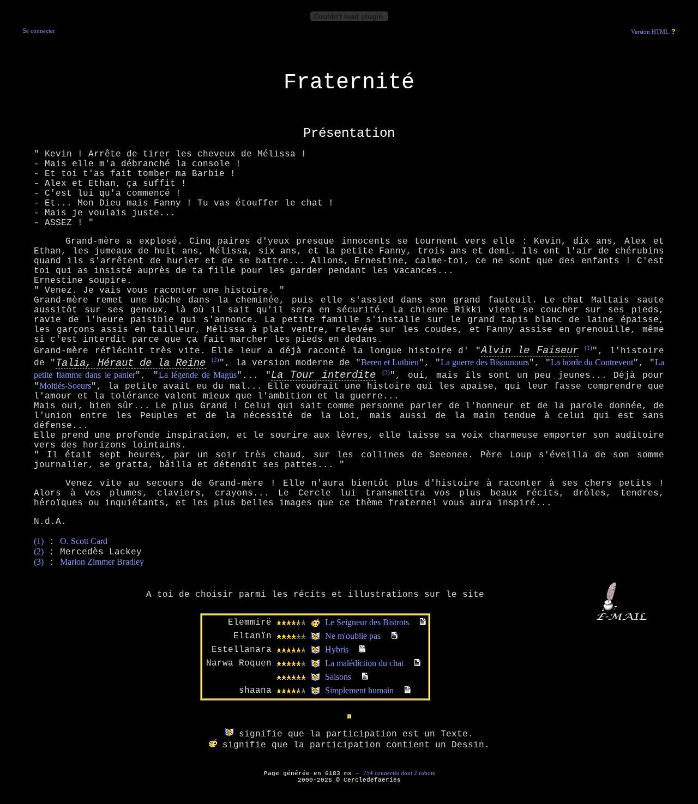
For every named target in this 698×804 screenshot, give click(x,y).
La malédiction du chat (364, 663)
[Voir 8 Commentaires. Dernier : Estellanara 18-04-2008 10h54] (362, 649)
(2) (215, 359)
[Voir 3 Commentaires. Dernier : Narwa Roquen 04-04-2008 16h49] (417, 663)
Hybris (336, 649)
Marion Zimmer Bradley (102, 561)
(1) (588, 347)
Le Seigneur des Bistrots (367, 622)
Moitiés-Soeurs (65, 385)
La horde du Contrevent (592, 362)
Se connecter (39, 31)
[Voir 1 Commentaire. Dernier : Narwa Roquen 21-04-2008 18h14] (408, 690)
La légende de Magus (198, 374)
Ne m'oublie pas (353, 635)
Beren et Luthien (390, 362)
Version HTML (650, 32)
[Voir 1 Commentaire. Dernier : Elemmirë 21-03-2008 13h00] (365, 676)
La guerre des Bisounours (485, 362)
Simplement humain (359, 690)
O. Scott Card (83, 541)
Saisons (338, 676)
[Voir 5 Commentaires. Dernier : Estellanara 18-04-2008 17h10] (395, 635)
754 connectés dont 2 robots (399, 773)
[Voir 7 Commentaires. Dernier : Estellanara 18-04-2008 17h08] (423, 622)
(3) (386, 372)
